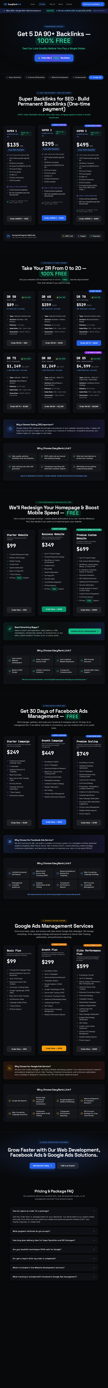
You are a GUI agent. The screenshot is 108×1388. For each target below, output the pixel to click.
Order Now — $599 (89, 1049)
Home (33, 4)
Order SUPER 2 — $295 (54, 218)
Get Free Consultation (92, 4)
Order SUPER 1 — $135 (19, 219)
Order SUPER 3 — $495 (89, 219)
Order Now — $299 (54, 1048)
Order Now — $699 (89, 610)
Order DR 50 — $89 (19, 343)
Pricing (42, 4)
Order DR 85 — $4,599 (88, 406)
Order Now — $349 (54, 609)
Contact (69, 4)
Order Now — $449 (54, 822)
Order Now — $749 (89, 823)
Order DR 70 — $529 (89, 343)
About (61, 4)
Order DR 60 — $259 (54, 343)
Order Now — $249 (19, 823)
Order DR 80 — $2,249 (54, 406)
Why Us (52, 4)
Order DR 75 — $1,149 (19, 406)
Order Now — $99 (19, 610)
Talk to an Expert (68, 1166)
